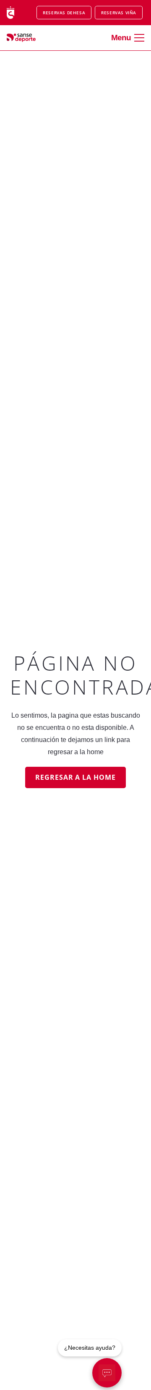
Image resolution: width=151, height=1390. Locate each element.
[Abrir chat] (107, 1372)
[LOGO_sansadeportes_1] (26, 38)
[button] (128, 37)
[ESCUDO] (10, 12)
